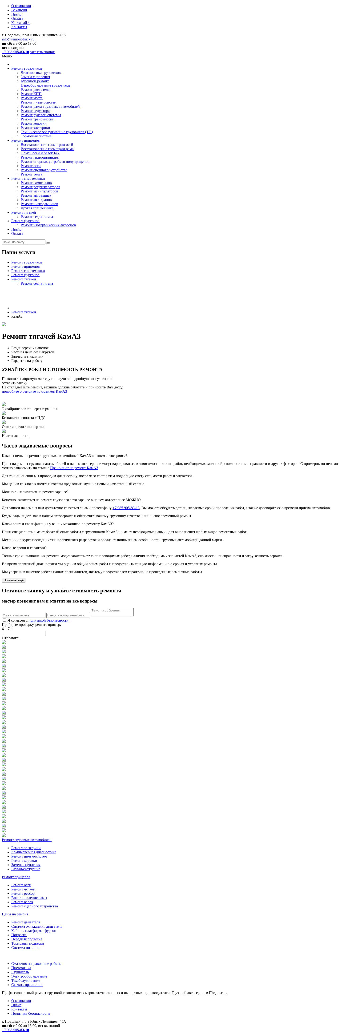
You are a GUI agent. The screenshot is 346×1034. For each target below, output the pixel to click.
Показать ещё (14, 580)
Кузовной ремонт (35, 81)
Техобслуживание (25, 980)
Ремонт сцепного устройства (44, 170)
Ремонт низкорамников (39, 204)
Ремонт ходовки (34, 123)
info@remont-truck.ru (18, 39)
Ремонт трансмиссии (37, 119)
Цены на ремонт (15, 914)
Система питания (25, 948)
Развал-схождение (25, 869)
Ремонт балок (22, 902)
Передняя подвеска (26, 939)
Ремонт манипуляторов (39, 191)
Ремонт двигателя (35, 90)
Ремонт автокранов (36, 200)
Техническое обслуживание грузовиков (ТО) (57, 132)
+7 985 (15, 52)
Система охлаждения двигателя (36, 926)
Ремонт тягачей (23, 212)
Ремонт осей (31, 166)
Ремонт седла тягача (37, 217)
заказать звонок (42, 52)
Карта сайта (20, 23)
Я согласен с (38, 620)
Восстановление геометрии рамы (47, 149)
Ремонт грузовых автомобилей (27, 840)
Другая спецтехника (37, 208)
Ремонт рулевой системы (41, 115)
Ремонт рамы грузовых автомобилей (50, 106)
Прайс (16, 14)
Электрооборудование (29, 976)
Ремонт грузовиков (26, 68)
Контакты (19, 27)
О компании (21, 6)
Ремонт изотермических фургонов (48, 225)
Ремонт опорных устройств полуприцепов (55, 162)
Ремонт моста (32, 98)
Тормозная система (36, 136)
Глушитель (20, 972)
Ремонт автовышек (36, 195)
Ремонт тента (31, 174)
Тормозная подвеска (27, 943)
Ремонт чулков (23, 889)
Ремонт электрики (35, 128)
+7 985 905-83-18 (126, 508)
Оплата (17, 18)
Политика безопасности (30, 1013)
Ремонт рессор (23, 893)
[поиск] (48, 243)
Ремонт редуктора (35, 111)
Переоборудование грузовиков (45, 85)
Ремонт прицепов (25, 140)
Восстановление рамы (29, 898)
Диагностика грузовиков (41, 73)
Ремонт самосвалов (36, 183)
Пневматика (21, 968)
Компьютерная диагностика (33, 852)
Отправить (10, 638)
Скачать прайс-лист (27, 985)
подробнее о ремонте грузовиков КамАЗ (34, 391)
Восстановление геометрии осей (47, 145)
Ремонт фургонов (25, 221)
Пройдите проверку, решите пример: (31, 625)
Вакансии (19, 10)
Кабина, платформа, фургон (33, 931)
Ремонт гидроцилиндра (40, 157)
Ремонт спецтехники (28, 178)
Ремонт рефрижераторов (40, 187)
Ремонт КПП (31, 94)
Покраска (19, 935)
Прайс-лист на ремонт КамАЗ (74, 468)
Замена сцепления (35, 77)
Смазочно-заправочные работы (36, 964)
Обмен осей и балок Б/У (40, 153)
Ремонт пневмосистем (38, 102)
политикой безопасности (48, 620)
